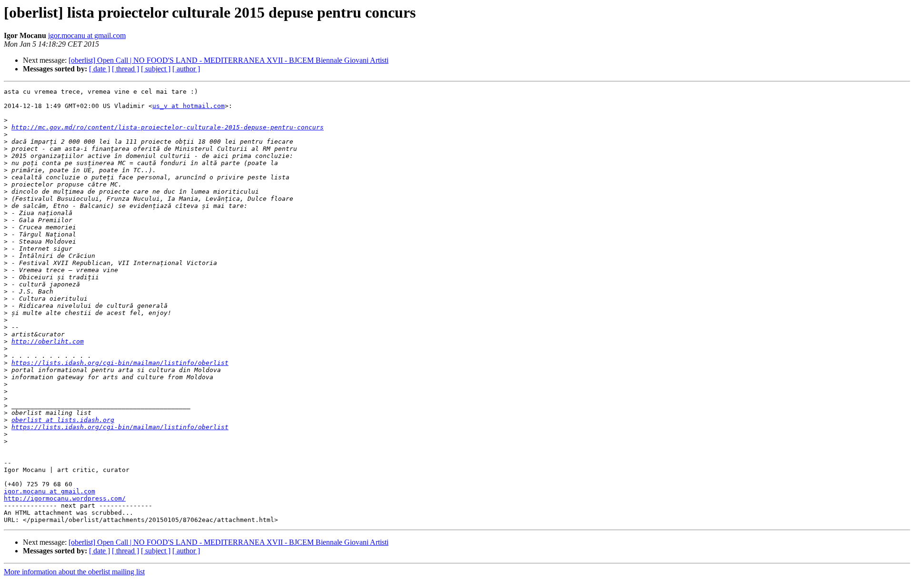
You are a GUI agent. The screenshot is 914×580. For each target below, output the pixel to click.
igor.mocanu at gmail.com (87, 35)
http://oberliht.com (47, 341)
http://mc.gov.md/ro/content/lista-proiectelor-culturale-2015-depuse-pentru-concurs (167, 127)
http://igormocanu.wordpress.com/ (65, 498)
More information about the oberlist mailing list (74, 572)
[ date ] (99, 69)
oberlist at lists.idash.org (62, 419)
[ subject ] (155, 69)
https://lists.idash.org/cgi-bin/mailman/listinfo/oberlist (119, 362)
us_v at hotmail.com (188, 105)
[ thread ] (125, 69)
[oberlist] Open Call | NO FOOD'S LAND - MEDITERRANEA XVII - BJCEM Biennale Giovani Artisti (228, 60)
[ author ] (186, 69)
